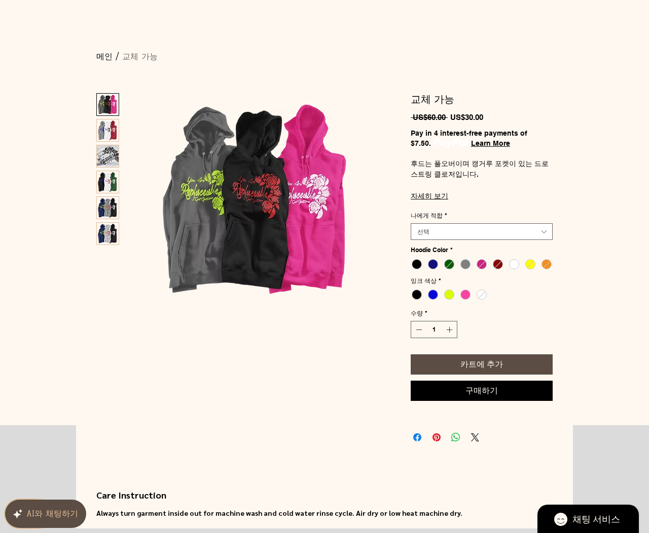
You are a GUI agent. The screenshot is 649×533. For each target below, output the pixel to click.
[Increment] (450, 329)
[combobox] (482, 231)
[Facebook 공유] (417, 437)
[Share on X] (475, 437)
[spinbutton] (434, 329)
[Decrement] (417, 329)
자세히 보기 (429, 196)
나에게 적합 (429, 215)
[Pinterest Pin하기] (436, 437)
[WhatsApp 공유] (456, 437)
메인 (104, 56)
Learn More (490, 143)
